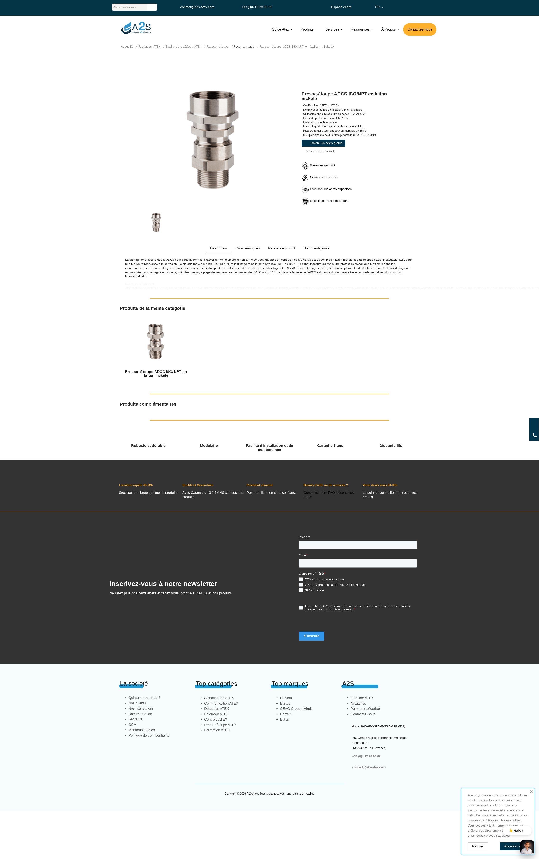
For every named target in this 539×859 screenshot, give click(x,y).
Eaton (284, 719)
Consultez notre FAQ (319, 492)
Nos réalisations (141, 708)
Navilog (309, 793)
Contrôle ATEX (215, 719)
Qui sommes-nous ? (144, 698)
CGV (132, 725)
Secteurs (135, 719)
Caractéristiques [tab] (247, 248)
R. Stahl (286, 698)
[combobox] (126, 7)
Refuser (478, 846)
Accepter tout (514, 846)
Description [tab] (218, 248)
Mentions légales (141, 730)
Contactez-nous (363, 714)
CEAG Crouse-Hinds (296, 709)
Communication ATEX (221, 703)
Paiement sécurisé (365, 709)
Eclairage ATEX (216, 714)
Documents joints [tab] (316, 248)
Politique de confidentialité (148, 735)
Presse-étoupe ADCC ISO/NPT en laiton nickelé (156, 373)
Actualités (358, 703)
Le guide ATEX (362, 698)
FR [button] (379, 7)
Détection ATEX (216, 709)
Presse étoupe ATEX (220, 725)
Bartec (285, 703)
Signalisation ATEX (219, 698)
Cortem (286, 714)
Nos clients (137, 703)
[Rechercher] (152, 7)
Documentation (140, 714)
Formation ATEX (217, 730)
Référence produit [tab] (281, 248)
